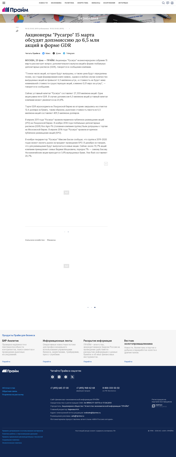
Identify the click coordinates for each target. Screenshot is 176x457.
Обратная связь (9, 391)
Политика (69, 3)
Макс (48, 53)
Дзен (58, 53)
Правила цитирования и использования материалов (22, 431)
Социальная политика (10, 440)
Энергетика (82, 3)
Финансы (96, 3)
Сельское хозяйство (35, 240)
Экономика (56, 3)
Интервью (123, 3)
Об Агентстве (8, 388)
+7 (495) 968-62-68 (85, 389)
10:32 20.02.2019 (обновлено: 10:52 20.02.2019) (44, 29)
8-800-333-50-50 (111, 389)
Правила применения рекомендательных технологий (22, 437)
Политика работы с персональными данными (20, 434)
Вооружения (109, 3)
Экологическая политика (12, 443)
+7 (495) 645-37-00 (59, 388)
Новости (43, 3)
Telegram (70, 53)
